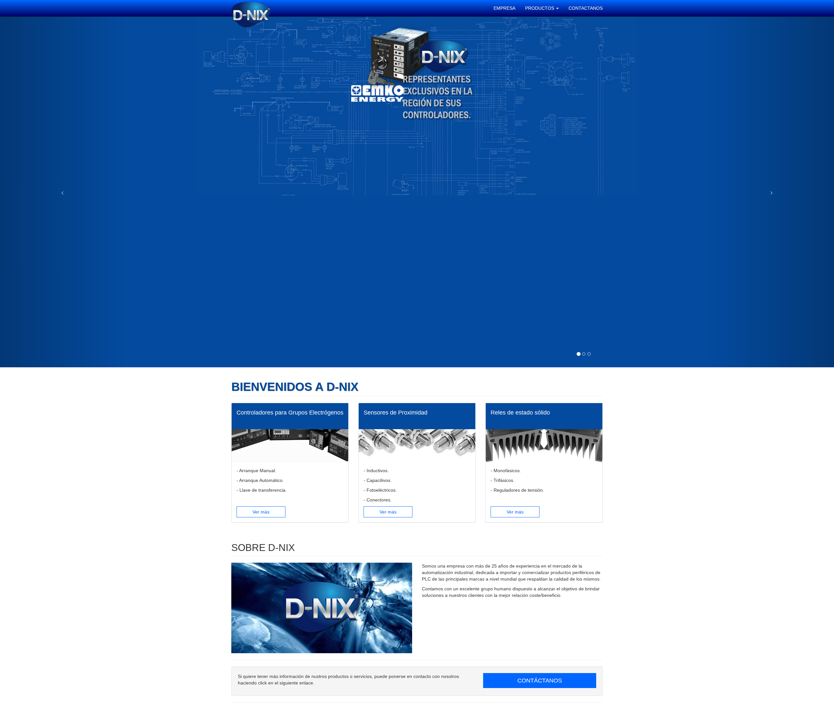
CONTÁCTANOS (539, 680)
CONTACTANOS (585, 8)
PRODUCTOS (540, 8)
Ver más (260, 511)
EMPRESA (504, 8)
